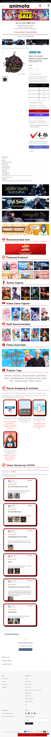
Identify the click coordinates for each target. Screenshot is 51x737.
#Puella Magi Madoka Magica (17, 378)
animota (7, 732)
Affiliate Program (28, 701)
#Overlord (44, 378)
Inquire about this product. (36, 102)
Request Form (28, 681)
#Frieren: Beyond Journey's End (33, 378)
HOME (3, 48)
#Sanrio (11, 381)
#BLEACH (31, 381)
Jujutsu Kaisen (32, 52)
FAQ (26, 704)
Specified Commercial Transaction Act (33, 690)
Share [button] (31, 151)
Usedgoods (4, 687)
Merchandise (4, 684)
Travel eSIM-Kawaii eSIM (7, 713)
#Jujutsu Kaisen (17, 375)
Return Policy (28, 695)
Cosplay (3, 681)
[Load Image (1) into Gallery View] (5, 79)
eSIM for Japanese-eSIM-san (8, 716)
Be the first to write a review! (25, 649)
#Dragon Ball (38, 381)
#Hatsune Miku (8, 375)
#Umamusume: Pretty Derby (28, 375)
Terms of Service (28, 684)
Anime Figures (5, 678)
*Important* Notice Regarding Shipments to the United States (39, 126)
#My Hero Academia (41, 375)
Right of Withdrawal (29, 698)
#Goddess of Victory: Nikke (21, 381)
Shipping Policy (28, 693)
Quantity (30, 68)
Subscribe (29, 723)
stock (39, 52)
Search (26, 678)
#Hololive (7, 378)
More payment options (39, 118)
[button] (3, 6)
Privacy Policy (28, 687)
